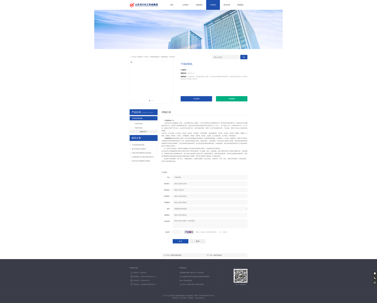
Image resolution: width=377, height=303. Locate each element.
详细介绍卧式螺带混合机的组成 (141, 153)
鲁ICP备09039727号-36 (206, 295)
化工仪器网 (182, 298)
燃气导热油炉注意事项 (139, 149)
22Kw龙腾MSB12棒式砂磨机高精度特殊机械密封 (194, 276)
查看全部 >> (143, 131)
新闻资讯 (199, 5)
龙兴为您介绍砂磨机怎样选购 (141, 161)
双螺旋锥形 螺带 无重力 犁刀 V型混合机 (191, 272)
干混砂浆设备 (164, 57)
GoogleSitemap (200, 298)
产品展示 (213, 5)
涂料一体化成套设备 (185, 280)
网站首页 (140, 57)
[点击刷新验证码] (189, 232)
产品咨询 (196, 99)
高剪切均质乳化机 (175, 255)
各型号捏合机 (218, 255)
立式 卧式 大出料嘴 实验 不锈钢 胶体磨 (191, 284)
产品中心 (146, 57)
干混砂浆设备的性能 (138, 145)
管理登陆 (190, 298)
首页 (171, 5)
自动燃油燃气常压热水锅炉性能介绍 (143, 157)
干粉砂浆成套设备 (154, 57)
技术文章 (227, 5)
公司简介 (185, 5)
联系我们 (240, 5)
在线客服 (232, 99)
